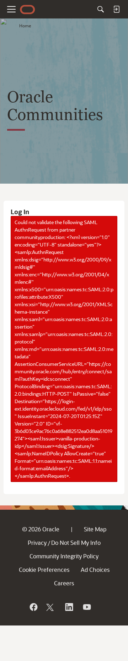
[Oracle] (33, 607)
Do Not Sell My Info (76, 542)
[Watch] (86, 607)
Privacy (37, 542)
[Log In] (116, 9)
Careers (64, 583)
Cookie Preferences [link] (44, 569)
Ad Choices (95, 569)
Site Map (95, 529)
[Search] (100, 9)
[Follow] (50, 607)
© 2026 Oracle (40, 529)
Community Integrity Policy (64, 556)
